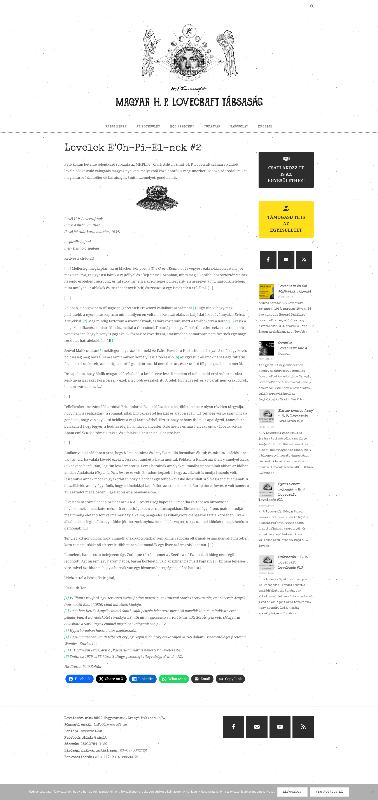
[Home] (189, 107)
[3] (231, 321)
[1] (195, 307)
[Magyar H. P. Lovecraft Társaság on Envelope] (286, 260)
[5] (100, 350)
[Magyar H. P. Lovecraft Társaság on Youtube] (280, 727)
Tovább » (300, 331)
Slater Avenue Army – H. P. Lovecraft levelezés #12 (295, 416)
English (265, 126)
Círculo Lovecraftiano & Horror (293, 349)
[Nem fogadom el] (372, 792)
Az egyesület (148, 126)
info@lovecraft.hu (110, 725)
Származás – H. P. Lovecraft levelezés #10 (293, 563)
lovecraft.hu (90, 731)
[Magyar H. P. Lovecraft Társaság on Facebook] (268, 260)
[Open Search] (312, 6)
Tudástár (212, 126)
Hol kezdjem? (182, 126)
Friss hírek (116, 126)
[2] (85, 321)
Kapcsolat (239, 126)
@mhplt (100, 738)
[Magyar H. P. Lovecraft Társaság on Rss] (304, 260)
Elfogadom (292, 792)
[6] (177, 357)
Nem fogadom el (329, 792)
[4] (112, 340)
